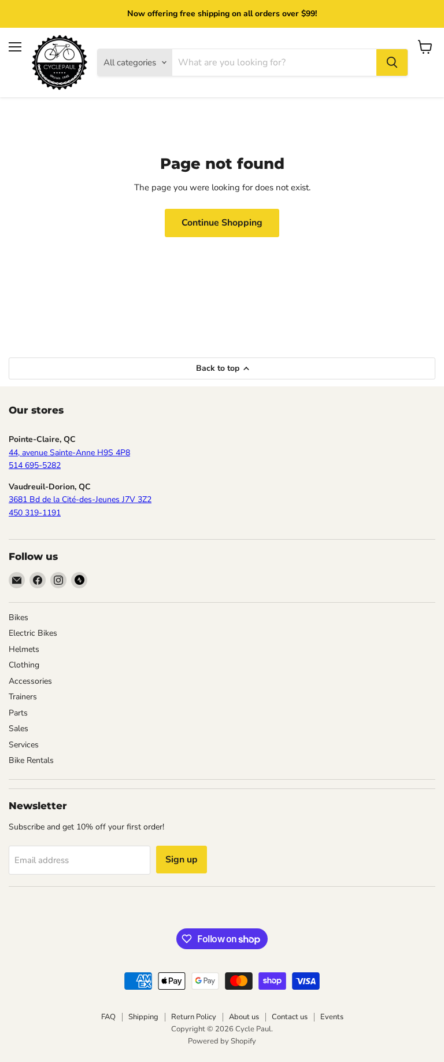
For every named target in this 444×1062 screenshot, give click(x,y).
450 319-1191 (35, 512)
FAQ (108, 1017)
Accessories (30, 681)
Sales (18, 728)
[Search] (392, 62)
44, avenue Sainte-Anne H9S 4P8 (69, 452)
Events (331, 1017)
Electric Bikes (33, 633)
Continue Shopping (222, 222)
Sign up (181, 859)
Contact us (290, 1017)
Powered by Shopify (222, 1041)
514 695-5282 (35, 465)
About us (244, 1017)
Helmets (24, 649)
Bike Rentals (31, 760)
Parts (18, 712)
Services (24, 744)
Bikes (18, 617)
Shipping (143, 1017)
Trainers (23, 696)
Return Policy (193, 1017)
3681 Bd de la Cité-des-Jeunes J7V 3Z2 (80, 499)
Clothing (24, 664)
